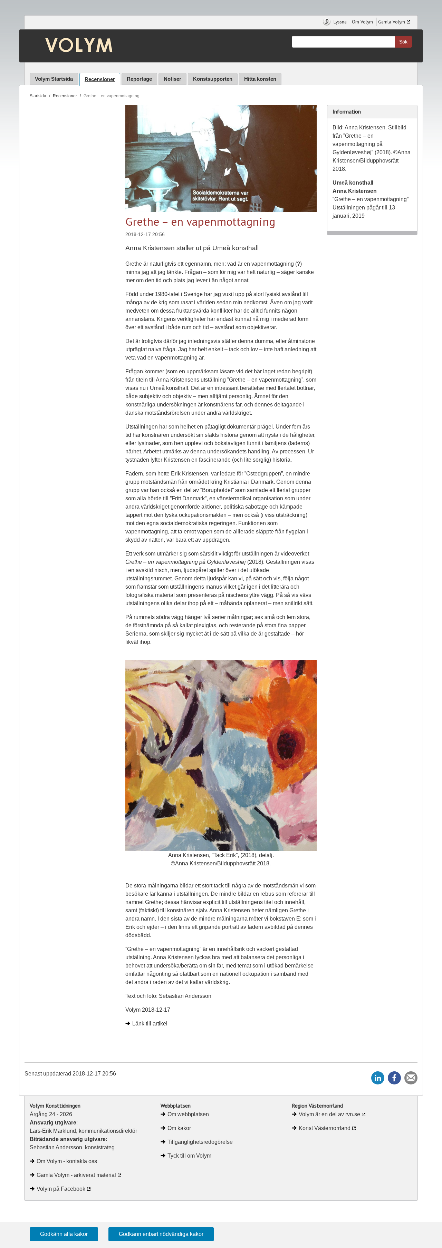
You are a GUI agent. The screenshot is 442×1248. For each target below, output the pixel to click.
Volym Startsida (54, 79)
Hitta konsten (260, 79)
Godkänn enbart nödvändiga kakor (161, 1234)
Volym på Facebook (61, 1189)
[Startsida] (74, 46)
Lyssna (339, 22)
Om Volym (362, 22)
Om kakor (179, 1128)
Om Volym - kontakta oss (67, 1161)
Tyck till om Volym (189, 1156)
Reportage (139, 79)
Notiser (172, 79)
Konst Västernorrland (324, 1128)
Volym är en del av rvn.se (329, 1114)
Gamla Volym (391, 22)
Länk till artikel (149, 1023)
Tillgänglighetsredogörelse (200, 1142)
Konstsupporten (212, 79)
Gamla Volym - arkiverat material (76, 1175)
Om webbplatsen (188, 1114)
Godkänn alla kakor (64, 1234)
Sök (403, 42)
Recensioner (100, 79)
